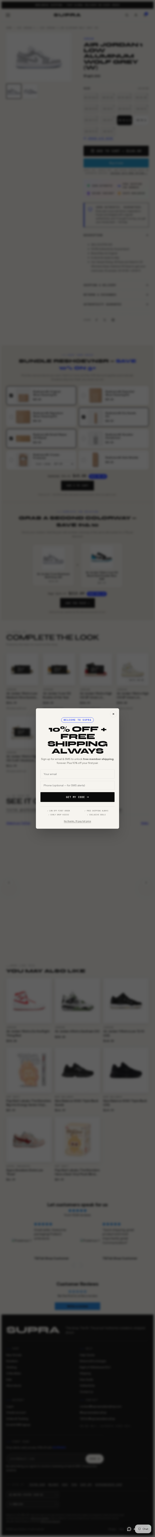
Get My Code (75, 797)
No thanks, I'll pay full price (77, 821)
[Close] (113, 714)
